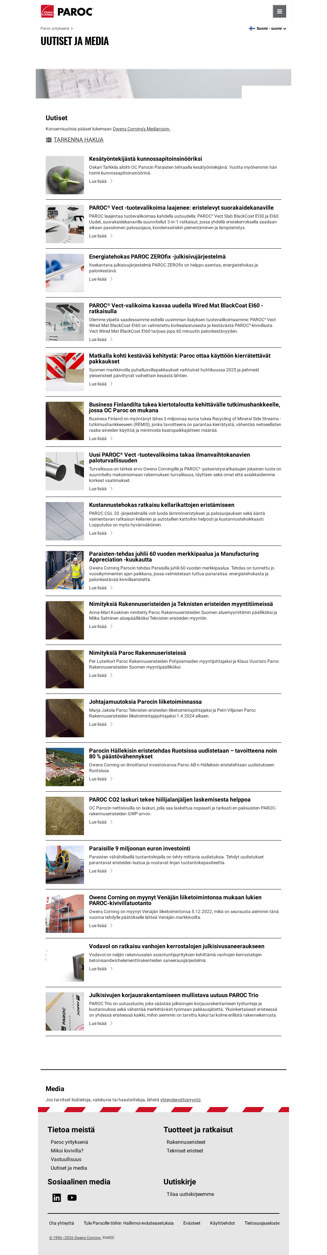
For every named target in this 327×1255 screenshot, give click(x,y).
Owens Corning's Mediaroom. (142, 129)
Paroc (67, 11)
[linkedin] (56, 1197)
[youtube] (72, 1198)
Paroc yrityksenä (55, 28)
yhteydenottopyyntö (180, 1100)
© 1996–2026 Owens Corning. (75, 1237)
